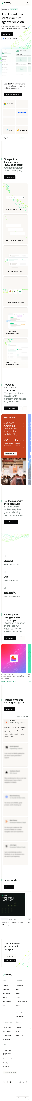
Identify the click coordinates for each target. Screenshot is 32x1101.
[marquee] (23, 138)
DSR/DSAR (6, 1066)
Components (7, 1035)
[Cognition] (9, 121)
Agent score (20, 1016)
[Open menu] (27, 2)
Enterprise (6, 989)
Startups (5, 985)
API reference (7, 1031)
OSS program (7, 1001)
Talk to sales (10, 956)
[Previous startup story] (19, 638)
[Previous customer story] (21, 408)
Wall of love (19, 1035)
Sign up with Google (11, 38)
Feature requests (21, 1001)
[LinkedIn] (26, 1082)
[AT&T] (9, 130)
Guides (18, 997)
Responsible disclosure (7, 1054)
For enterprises (10, 408)
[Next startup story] (23, 638)
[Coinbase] (22, 112)
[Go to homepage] (6, 3)
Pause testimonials (22, 716)
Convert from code (22, 1013)
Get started (6, 34)
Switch (5, 997)
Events (18, 1031)
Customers (19, 985)
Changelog (6, 1039)
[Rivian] (22, 130)
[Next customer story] (25, 408)
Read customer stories (12, 94)
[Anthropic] (22, 104)
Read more (9, 709)
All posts (8, 887)
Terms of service (8, 1059)
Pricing (18, 993)
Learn (4, 1005)
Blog (17, 989)
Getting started (7, 1027)
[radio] (4, 1082)
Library (18, 1005)
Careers (18, 1027)
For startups (9, 638)
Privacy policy (7, 1050)
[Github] (20, 1082)
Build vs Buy (6, 993)
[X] (23, 1082)
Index (17, 1009)
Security (5, 1062)
